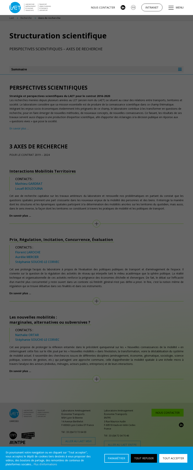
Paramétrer (116, 458)
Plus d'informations (45, 464)
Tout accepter (173, 458)
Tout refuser (144, 458)
